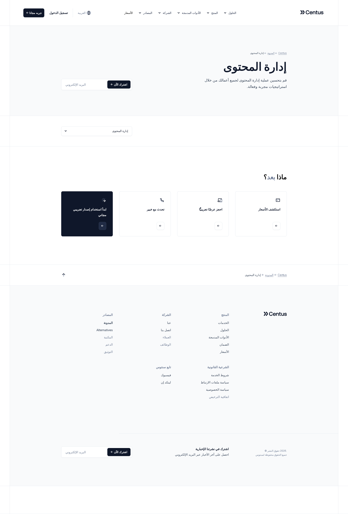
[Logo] (275, 314)
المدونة (270, 53)
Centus (282, 53)
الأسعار (128, 12)
